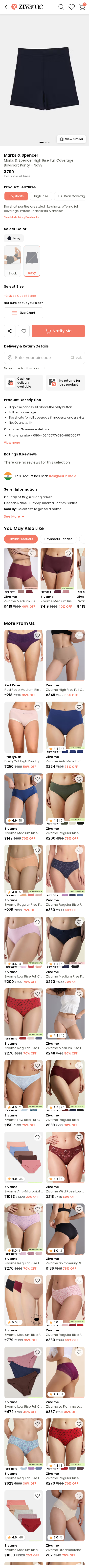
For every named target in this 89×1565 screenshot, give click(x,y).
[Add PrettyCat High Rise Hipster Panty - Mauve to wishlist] (38, 707)
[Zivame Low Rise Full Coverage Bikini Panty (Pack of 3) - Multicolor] (23, 1372)
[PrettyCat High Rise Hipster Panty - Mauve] (23, 727)
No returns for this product (69, 382)
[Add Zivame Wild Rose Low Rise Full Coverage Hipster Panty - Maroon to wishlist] (79, 1137)
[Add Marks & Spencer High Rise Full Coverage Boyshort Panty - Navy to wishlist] (24, 331)
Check (76, 357)
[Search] (61, 7)
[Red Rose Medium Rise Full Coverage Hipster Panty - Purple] (23, 655)
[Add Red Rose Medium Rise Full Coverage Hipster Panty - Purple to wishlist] (38, 635)
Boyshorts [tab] (16, 196)
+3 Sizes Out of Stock (20, 296)
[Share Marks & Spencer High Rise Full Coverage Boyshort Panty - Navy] (10, 331)
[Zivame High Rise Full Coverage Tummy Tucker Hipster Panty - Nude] (65, 655)
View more (12, 442)
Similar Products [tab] (21, 539)
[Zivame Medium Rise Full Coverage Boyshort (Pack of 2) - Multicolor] (21, 570)
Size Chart (27, 313)
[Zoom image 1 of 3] (44, 79)
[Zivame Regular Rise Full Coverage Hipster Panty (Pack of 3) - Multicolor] (65, 870)
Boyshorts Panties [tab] (58, 539)
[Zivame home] (27, 7)
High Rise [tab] (41, 196)
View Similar (74, 139)
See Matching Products (21, 217)
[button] (6, 7)
